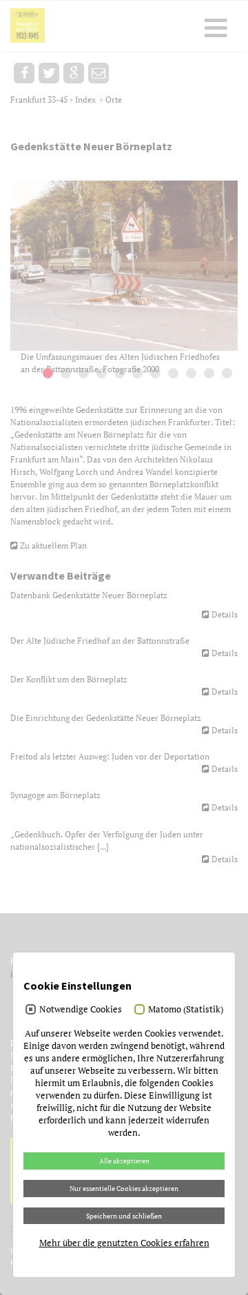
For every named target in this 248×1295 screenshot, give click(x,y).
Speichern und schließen (124, 1216)
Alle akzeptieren (124, 1160)
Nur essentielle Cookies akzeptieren (124, 1188)
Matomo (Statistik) (185, 1009)
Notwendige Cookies (80, 1009)
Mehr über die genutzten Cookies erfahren (124, 1242)
